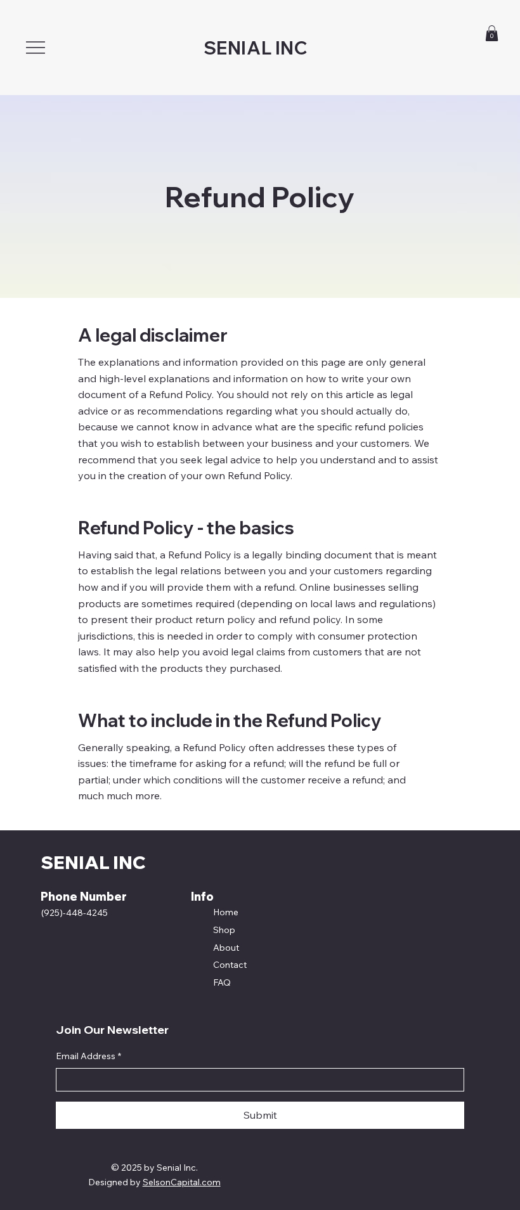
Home (225, 912)
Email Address (88, 1056)
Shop (224, 930)
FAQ (222, 982)
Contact (230, 964)
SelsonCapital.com (182, 1182)
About (226, 947)
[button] (491, 33)
